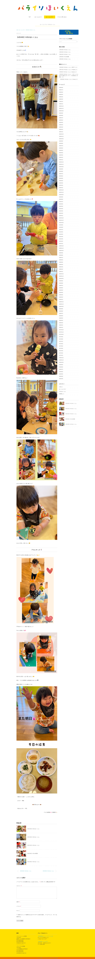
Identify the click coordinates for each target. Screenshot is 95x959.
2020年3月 (61, 266)
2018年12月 (61, 301)
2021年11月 (61, 220)
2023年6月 (61, 176)
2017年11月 (61, 332)
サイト (18, 910)
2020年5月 (61, 262)
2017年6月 (61, 343)
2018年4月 (61, 320)
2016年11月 (61, 360)
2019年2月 (61, 297)
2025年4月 (61, 124)
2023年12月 (61, 162)
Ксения (74, 79)
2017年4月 (61, 348)
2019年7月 (61, 285)
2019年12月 (61, 273)
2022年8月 (61, 199)
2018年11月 (61, 304)
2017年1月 (61, 355)
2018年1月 (61, 327)
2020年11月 (61, 248)
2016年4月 (61, 376)
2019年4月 (61, 292)
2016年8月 (61, 367)
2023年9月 (61, 169)
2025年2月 (61, 129)
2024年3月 (61, 155)
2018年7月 (61, 313)
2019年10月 (61, 278)
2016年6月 (61, 371)
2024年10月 (61, 138)
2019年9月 (61, 280)
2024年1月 (61, 159)
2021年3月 (61, 238)
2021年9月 (61, 224)
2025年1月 (61, 131)
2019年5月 (61, 290)
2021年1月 (61, 243)
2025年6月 (61, 120)
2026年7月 (61, 89)
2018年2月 (61, 325)
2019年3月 (61, 294)
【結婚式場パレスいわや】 (43, 941)
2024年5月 (61, 150)
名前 (18, 901)
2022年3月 (61, 210)
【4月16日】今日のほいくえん (65, 67)
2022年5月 (61, 206)
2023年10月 (61, 166)
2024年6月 (61, 148)
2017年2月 (61, 353)
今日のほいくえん (51, 24)
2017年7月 (61, 341)
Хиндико (73, 69)
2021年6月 (61, 231)
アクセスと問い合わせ (61, 16)
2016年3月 (61, 378)
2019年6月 (61, 287)
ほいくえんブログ (49, 16)
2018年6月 (61, 315)
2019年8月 (61, 283)
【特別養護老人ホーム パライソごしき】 (45, 936)
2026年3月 (61, 99)
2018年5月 (61, 318)
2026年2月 (61, 101)
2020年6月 (61, 259)
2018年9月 (61, 308)
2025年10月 (61, 110)
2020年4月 (61, 264)
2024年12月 (61, 134)
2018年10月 (61, 306)
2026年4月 (61, 96)
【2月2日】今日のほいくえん (64, 74)
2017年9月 (61, 336)
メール (18, 906)
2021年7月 (61, 229)
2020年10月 (61, 250)
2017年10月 (61, 334)
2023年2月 (61, 185)
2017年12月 (61, 329)
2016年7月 (61, 369)
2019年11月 (61, 276)
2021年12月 (61, 217)
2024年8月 (61, 143)
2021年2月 (61, 241)
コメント (19, 885)
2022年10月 (61, 194)
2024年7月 (61, 145)
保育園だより (61, 393)
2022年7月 (61, 201)
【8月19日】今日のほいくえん (33, 861)
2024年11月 (61, 136)
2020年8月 (61, 255)
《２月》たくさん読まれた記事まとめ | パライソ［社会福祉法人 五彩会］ (68, 75)
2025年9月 (61, 113)
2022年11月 (61, 192)
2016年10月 (61, 362)
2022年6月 (61, 203)
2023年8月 (61, 171)
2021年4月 (61, 236)
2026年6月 (61, 92)
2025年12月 (61, 106)
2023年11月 (61, 164)
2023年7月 (61, 173)
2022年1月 (61, 215)
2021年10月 (61, 222)
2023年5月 (61, 178)
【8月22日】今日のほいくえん (33, 837)
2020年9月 (61, 252)
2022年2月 (61, 213)
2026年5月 (61, 94)
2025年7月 (61, 117)
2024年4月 (61, 152)
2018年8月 (61, 311)
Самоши (73, 71)
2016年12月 (61, 357)
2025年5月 (61, 122)
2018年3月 (61, 322)
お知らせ (60, 386)
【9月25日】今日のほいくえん (65, 79)
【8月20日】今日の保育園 (32, 853)
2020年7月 (61, 257)
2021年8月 (61, 227)
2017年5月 (61, 346)
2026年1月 (61, 103)
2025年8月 (61, 115)
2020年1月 (61, 271)
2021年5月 (61, 234)
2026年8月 (61, 87)
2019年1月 (61, 299)
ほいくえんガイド (38, 16)
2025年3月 (61, 127)
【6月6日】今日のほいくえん (64, 71)
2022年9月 (61, 196)
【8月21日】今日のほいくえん (33, 845)
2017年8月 (61, 339)
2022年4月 (61, 208)
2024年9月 (61, 141)
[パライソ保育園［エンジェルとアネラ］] (47, 5)
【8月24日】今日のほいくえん (33, 828)
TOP (30, 16)
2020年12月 (61, 245)
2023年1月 (61, 187)
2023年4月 (61, 180)
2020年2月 (61, 269)
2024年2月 (61, 157)
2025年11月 (61, 108)
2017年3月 (61, 350)
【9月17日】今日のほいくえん (65, 69)
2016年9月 (61, 364)
